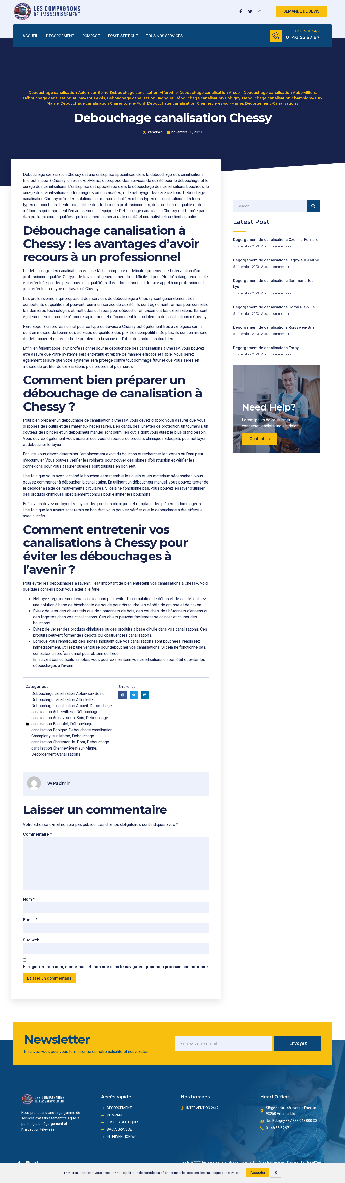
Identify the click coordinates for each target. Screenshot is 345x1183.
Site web (31, 940)
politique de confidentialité (144, 1173)
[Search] (313, 206)
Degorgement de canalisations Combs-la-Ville (274, 307)
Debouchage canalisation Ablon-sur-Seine (68, 92)
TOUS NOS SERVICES (164, 36)
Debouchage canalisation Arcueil (210, 92)
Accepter (257, 1172)
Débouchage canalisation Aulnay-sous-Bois (64, 98)
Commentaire (37, 834)
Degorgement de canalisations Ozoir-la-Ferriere (275, 240)
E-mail (30, 920)
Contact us (260, 439)
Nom (29, 899)
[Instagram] (259, 11)
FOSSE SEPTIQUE (123, 36)
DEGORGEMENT (60, 36)
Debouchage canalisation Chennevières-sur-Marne (195, 103)
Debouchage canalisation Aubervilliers (279, 92)
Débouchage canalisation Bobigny (207, 98)
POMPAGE (91, 36)
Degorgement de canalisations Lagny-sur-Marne (276, 260)
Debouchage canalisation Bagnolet (140, 98)
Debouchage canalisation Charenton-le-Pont (102, 103)
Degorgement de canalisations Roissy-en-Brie (274, 327)
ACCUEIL (30, 36)
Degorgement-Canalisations (271, 103)
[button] (122, 695)
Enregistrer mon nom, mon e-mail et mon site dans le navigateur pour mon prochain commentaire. (116, 967)
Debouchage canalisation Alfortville (144, 92)
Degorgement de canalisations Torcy (266, 348)
